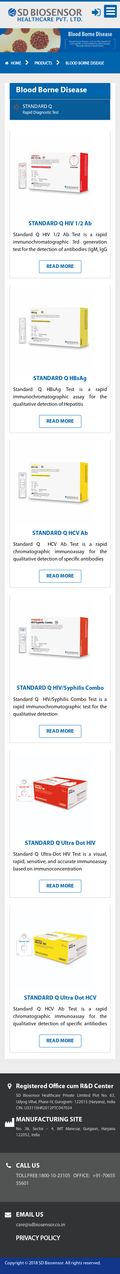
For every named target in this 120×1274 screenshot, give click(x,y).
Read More (60, 266)
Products (43, 63)
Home (16, 63)
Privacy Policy (38, 1238)
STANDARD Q (41, 109)
